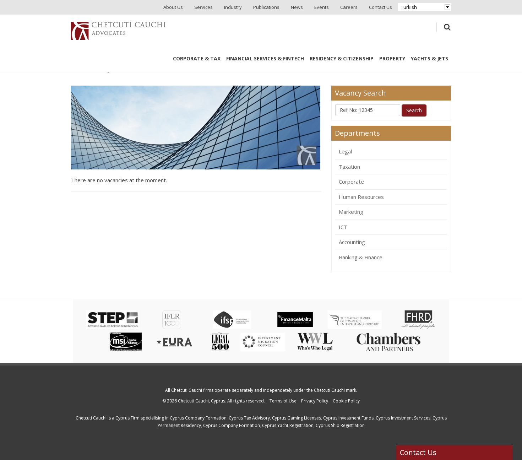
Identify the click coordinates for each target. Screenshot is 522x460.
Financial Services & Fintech (265, 58)
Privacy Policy (314, 401)
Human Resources (361, 196)
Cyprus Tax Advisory (249, 418)
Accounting (352, 241)
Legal (345, 151)
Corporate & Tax (197, 58)
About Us (173, 7)
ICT (343, 227)
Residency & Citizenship (342, 58)
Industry (233, 7)
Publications (266, 7)
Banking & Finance (360, 257)
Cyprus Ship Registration (340, 425)
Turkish (409, 7)
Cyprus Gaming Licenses (296, 418)
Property (392, 58)
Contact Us (380, 7)
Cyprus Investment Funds (348, 418)
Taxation (349, 166)
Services (203, 7)
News (297, 7)
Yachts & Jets (429, 58)
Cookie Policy (346, 401)
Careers (349, 7)
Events (321, 7)
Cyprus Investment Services (403, 418)
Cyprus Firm (127, 418)
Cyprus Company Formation (198, 418)
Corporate (351, 181)
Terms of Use (283, 401)
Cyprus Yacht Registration (288, 425)
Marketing (351, 211)
